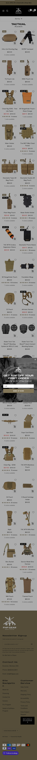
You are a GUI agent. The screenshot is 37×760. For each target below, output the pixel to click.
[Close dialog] (35, 359)
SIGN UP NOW (18, 391)
